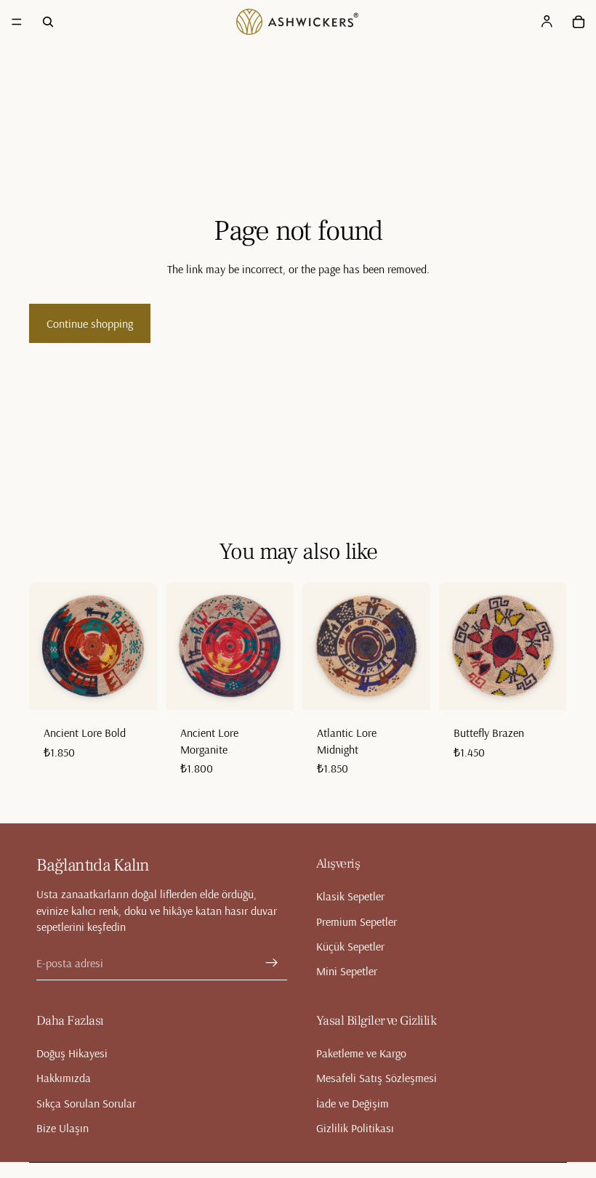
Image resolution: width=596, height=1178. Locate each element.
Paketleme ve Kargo (361, 1053)
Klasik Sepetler (350, 896)
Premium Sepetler (356, 921)
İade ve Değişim (352, 1103)
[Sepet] (579, 22)
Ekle (147, 687)
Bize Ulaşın (62, 1128)
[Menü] (16, 22)
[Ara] (48, 22)
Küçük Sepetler (350, 946)
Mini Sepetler (346, 971)
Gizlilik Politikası (355, 1128)
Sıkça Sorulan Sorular (86, 1103)
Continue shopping (90, 323)
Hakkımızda (63, 1077)
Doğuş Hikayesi (72, 1053)
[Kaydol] (272, 963)
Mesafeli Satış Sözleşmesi (376, 1077)
